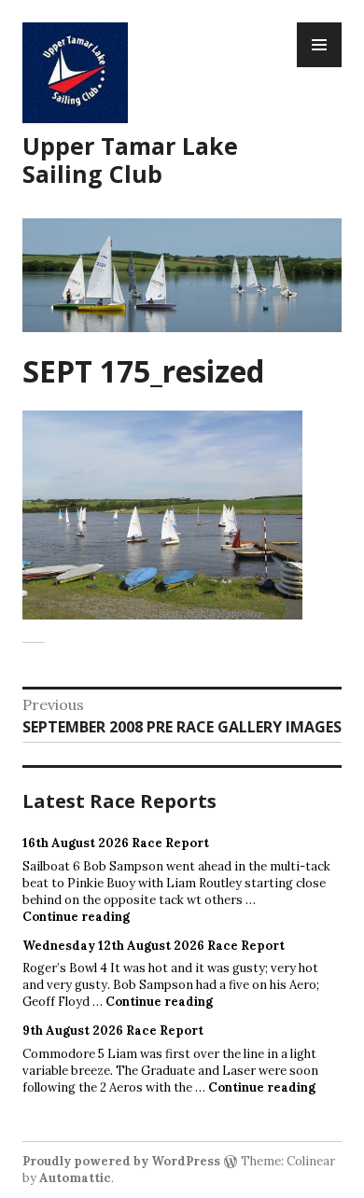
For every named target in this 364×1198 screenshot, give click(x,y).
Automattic (75, 1178)
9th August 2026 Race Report (112, 1030)
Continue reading (76, 917)
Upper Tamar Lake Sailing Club (130, 159)
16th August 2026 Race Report (115, 843)
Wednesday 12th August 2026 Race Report (153, 946)
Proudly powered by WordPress (121, 1161)
